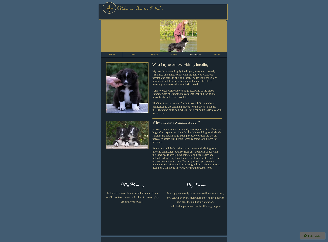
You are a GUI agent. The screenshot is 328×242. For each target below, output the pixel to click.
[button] (164, 37)
